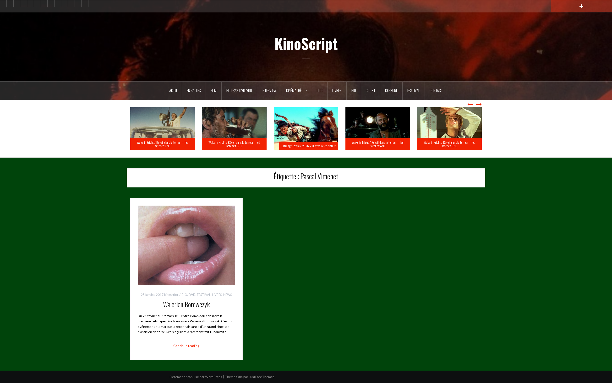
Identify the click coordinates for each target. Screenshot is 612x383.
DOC (319, 90)
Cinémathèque (296, 90)
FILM (214, 90)
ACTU (173, 90)
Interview (269, 90)
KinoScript (306, 43)
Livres (337, 90)
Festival (413, 90)
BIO (353, 90)
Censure (391, 90)
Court (370, 90)
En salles (194, 90)
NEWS (227, 295)
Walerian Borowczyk (186, 304)
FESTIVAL (204, 295)
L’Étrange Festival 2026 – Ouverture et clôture (380, 145)
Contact (436, 90)
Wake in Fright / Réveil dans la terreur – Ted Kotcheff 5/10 (306, 144)
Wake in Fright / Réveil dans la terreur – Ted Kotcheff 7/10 (162, 144)
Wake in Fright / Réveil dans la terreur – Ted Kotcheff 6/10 (234, 144)
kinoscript (171, 295)
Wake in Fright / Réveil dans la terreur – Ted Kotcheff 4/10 (449, 144)
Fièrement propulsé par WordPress (196, 377)
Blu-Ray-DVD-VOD (239, 90)
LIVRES (217, 295)
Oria (239, 377)
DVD (192, 295)
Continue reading (186, 346)
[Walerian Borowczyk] (186, 245)
